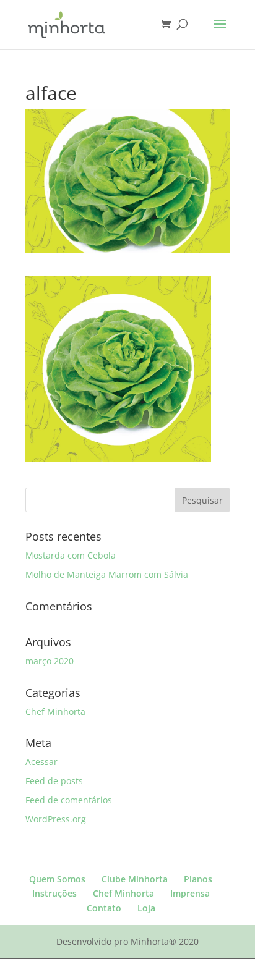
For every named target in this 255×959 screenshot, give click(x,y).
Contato (104, 908)
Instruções (54, 893)
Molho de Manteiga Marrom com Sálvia (106, 574)
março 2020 (49, 661)
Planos (198, 879)
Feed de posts (54, 781)
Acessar (41, 761)
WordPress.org (55, 819)
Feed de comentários (68, 800)
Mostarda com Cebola (70, 555)
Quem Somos (57, 879)
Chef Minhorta (55, 711)
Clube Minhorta (135, 879)
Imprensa (190, 893)
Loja (146, 908)
